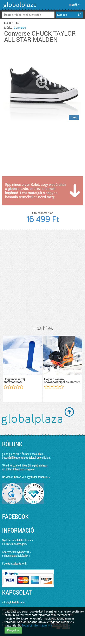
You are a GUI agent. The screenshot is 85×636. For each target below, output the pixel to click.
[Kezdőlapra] (19, 8)
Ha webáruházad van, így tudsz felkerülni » (26, 477)
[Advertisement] (42, 277)
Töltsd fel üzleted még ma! (20, 469)
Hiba (16, 22)
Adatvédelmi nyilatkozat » (16, 552)
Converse (20, 27)
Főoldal (8, 22)
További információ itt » (37, 625)
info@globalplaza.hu (13, 602)
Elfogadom (13, 630)
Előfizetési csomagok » (14, 544)
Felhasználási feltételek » (16, 556)
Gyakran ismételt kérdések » (17, 540)
